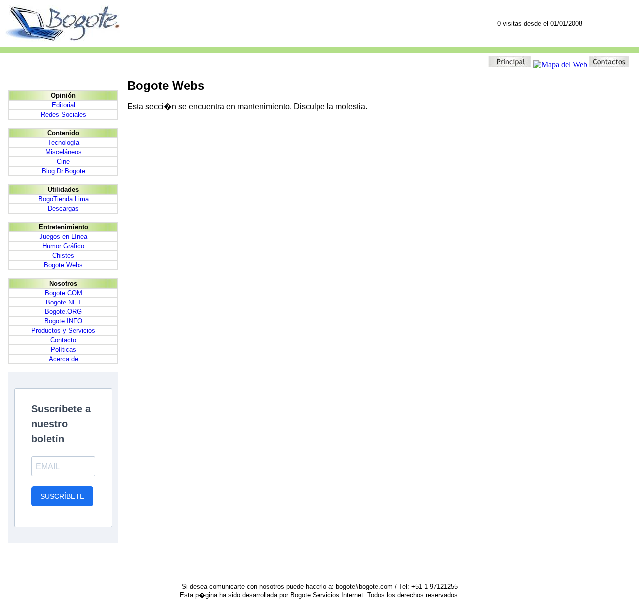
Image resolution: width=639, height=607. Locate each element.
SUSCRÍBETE (62, 496)
